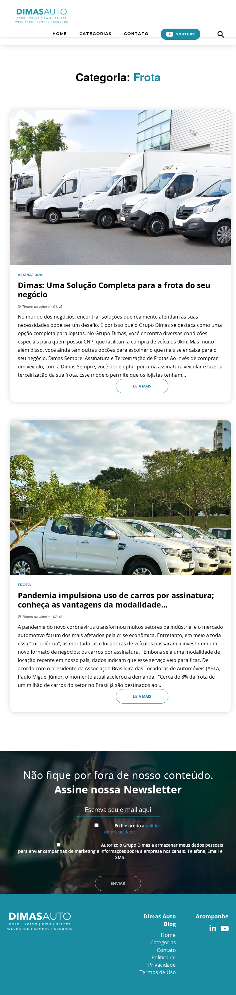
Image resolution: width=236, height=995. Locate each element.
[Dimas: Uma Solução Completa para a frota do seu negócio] (120, 256)
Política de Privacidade (162, 961)
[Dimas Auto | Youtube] (223, 927)
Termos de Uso (158, 972)
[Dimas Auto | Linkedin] (212, 927)
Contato (136, 33)
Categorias (95, 33)
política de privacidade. (132, 829)
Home (60, 33)
